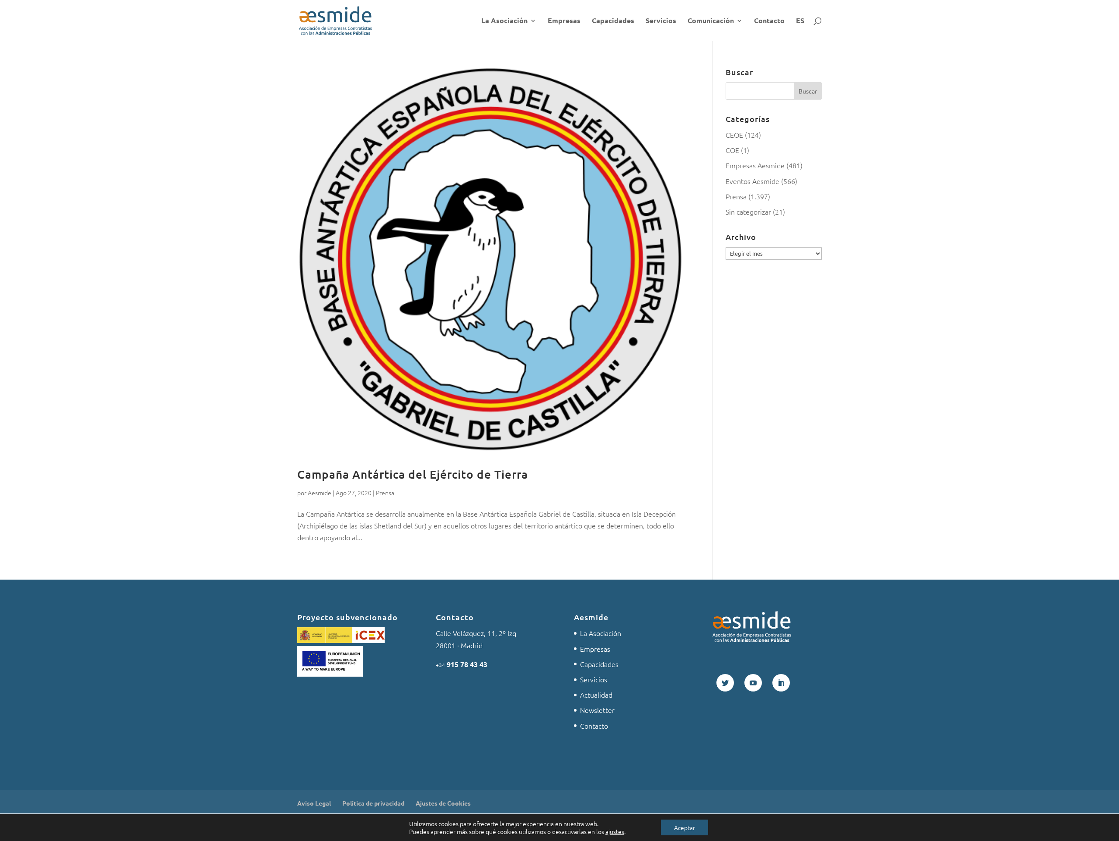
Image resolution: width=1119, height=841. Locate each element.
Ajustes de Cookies (443, 803)
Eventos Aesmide (752, 181)
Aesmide (319, 492)
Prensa (385, 492)
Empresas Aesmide (755, 165)
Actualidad (596, 694)
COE (732, 150)
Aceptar (684, 827)
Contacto (769, 21)
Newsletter (597, 710)
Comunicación (711, 21)
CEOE (734, 134)
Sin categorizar (748, 211)
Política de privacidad (373, 803)
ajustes (614, 831)
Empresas (564, 21)
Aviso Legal (314, 803)
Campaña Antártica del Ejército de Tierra (412, 474)
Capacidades (613, 21)
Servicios (661, 21)
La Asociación (504, 21)
